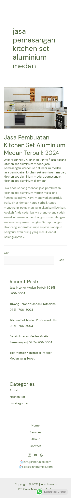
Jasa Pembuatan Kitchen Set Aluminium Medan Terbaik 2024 (34, 145)
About (35, 439)
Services (35, 432)
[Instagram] (29, 455)
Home (36, 425)
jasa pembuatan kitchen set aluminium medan (34, 172)
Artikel (14, 390)
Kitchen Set (17, 397)
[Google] (41, 455)
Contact (35, 446)
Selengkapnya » (14, 237)
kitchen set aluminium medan (23, 177)
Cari (6, 253)
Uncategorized (13, 160)
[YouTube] (35, 455)
